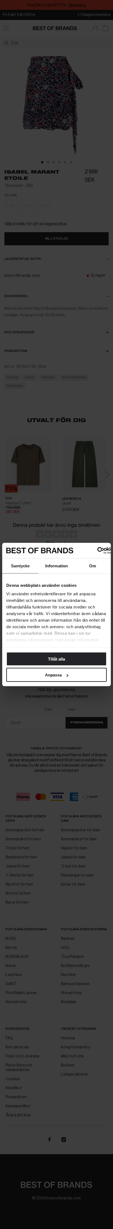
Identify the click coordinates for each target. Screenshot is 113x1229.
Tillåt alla (56, 658)
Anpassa (53, 675)
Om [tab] (92, 565)
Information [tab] (56, 565)
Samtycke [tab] (20, 565)
